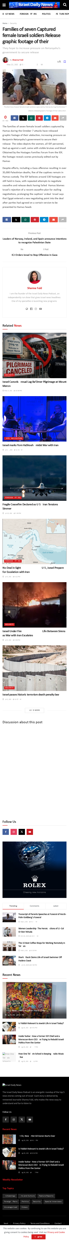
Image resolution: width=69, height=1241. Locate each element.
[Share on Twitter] (23, 118)
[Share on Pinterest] (39, 118)
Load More (34, 710)
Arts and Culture (13, 438)
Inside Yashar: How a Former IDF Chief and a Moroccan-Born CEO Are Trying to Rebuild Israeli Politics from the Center (41, 1039)
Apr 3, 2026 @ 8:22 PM (12, 577)
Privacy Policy (19, 1223)
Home (5, 23)
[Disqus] (34, 772)
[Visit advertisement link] (34, 870)
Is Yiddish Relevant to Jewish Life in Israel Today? (41, 1023)
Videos (25, 1207)
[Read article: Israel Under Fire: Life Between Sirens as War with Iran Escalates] (34, 605)
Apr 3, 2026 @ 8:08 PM (12, 640)
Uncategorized (10, 1207)
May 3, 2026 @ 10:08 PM (13, 391)
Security (13, 23)
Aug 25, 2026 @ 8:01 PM (28, 1028)
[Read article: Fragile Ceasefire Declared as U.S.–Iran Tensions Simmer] (34, 478)
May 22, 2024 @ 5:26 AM (25, 65)
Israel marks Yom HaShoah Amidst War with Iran (30, 445)
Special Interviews (53, 1202)
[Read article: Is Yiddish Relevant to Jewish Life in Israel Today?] (9, 1026)
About (5, 1223)
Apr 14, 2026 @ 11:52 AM (13, 450)
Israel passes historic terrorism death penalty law (31, 694)
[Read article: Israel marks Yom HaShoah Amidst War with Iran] (34, 419)
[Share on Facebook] (14, 118)
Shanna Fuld (17, 60)
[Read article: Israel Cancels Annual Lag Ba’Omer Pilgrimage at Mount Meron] (34, 355)
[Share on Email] (55, 118)
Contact (58, 1223)
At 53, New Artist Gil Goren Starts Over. (25, 1010)
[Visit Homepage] (34, 5)
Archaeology (9, 1196)
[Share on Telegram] (47, 118)
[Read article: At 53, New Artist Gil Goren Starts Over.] (34, 1004)
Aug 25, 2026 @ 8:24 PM (15, 1015)
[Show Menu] (4, 5)
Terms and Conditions (40, 1223)
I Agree (38, 1237)
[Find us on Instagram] (14, 832)
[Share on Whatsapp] (31, 118)
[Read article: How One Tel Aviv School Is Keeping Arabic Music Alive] (9, 1057)
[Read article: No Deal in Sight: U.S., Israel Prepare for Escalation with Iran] (34, 541)
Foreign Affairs (28, 14)
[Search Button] (64, 5)
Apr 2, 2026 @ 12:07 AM (12, 699)
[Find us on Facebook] (6, 832)
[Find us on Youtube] (30, 832)
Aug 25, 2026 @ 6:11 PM (29, 1061)
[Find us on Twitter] (22, 832)
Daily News (8, 14)
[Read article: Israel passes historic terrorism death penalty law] (34, 668)
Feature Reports (46, 1196)
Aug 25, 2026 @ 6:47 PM (29, 1047)
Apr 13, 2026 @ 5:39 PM (12, 513)
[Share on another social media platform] (62, 118)
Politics (46, 14)
